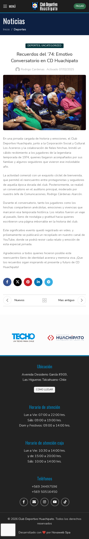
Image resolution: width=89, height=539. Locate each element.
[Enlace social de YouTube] (55, 502)
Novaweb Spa (61, 532)
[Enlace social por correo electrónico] (34, 502)
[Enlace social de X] (17, 282)
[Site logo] (44, 6)
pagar (80, 6)
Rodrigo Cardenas (32, 69)
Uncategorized (51, 45)
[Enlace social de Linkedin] (38, 282)
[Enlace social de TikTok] (65, 502)
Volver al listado (44, 300)
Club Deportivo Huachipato (36, 519)
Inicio (6, 29)
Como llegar (44, 389)
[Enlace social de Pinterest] (28, 282)
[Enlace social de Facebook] (7, 282)
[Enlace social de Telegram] (48, 282)
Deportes (20, 29)
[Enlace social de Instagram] (44, 502)
